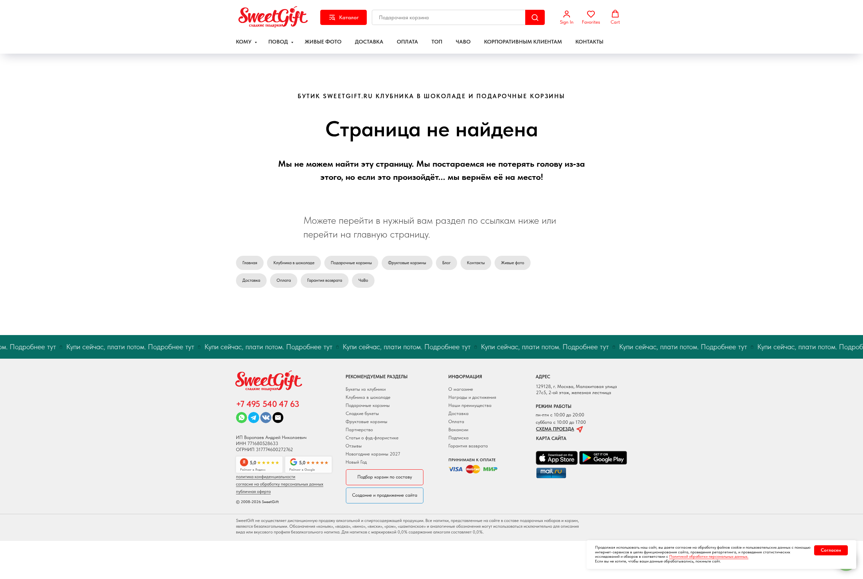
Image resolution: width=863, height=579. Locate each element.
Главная (249, 262)
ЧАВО (463, 41)
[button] (566, 17)
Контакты (476, 262)
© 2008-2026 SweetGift (257, 501)
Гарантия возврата (324, 280)
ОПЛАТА (407, 41)
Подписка (458, 437)
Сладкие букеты (362, 413)
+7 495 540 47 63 (267, 404)
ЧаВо (363, 280)
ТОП (437, 41)
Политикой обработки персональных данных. (708, 556)
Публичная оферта (253, 491)
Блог (446, 262)
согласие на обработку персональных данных (279, 484)
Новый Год (356, 462)
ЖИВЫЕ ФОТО (323, 41)
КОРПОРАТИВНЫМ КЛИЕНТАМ (523, 41)
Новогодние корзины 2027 (373, 454)
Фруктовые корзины (407, 262)
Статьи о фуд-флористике (372, 437)
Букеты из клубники (366, 389)
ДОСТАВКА (369, 41)
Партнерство (359, 429)
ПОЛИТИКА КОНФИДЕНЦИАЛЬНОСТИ (265, 476)
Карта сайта (551, 438)
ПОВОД (278, 41)
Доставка (251, 280)
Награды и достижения (472, 397)
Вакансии (458, 429)
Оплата (283, 280)
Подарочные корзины (351, 262)
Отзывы (354, 445)
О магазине (460, 389)
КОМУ (244, 41)
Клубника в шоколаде (294, 262)
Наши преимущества (470, 405)
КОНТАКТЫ (589, 41)
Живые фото (512, 262)
